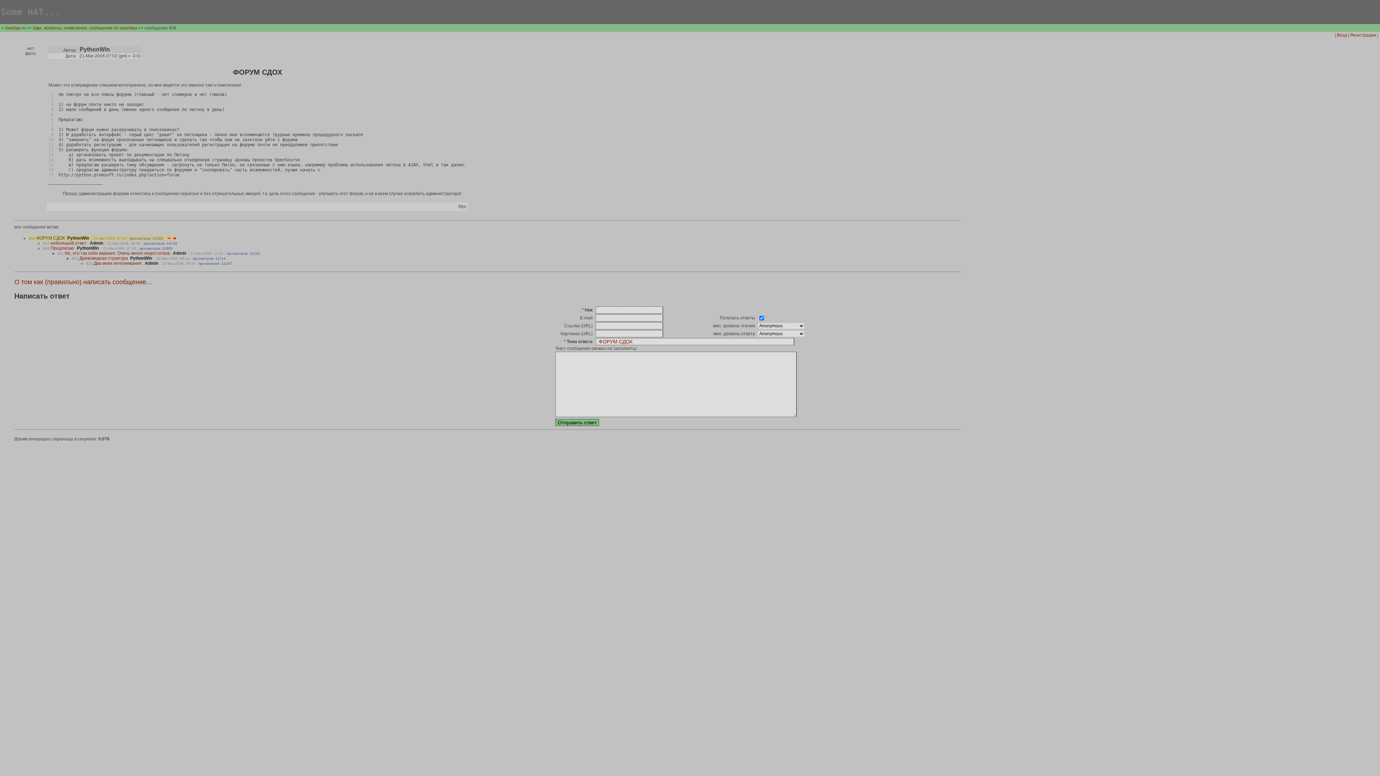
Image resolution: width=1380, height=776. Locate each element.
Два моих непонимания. (118, 263)
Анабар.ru (15, 28)
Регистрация (1363, 35)
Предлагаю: (63, 248)
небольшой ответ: (69, 243)
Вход (1342, 35)
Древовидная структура (103, 258)
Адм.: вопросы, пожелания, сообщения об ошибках (85, 28)
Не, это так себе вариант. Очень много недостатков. (118, 253)
